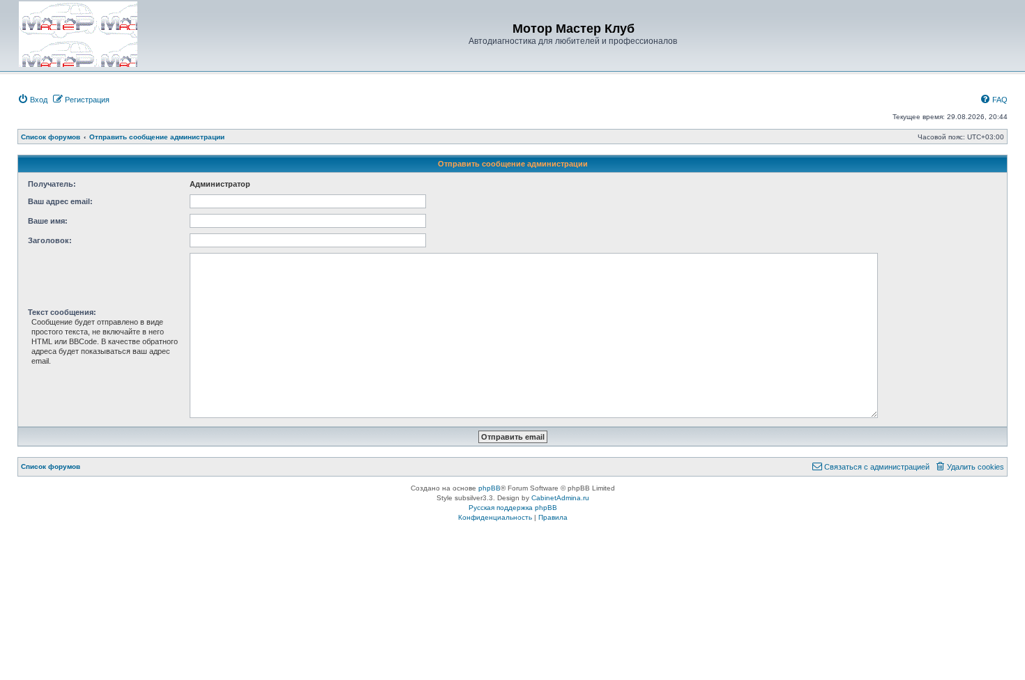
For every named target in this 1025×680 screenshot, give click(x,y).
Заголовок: (50, 240)
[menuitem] (32, 99)
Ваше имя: (48, 221)
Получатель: (52, 184)
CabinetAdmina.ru (560, 498)
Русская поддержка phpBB (513, 507)
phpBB (489, 488)
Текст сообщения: (62, 312)
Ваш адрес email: (60, 201)
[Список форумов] (78, 34)
